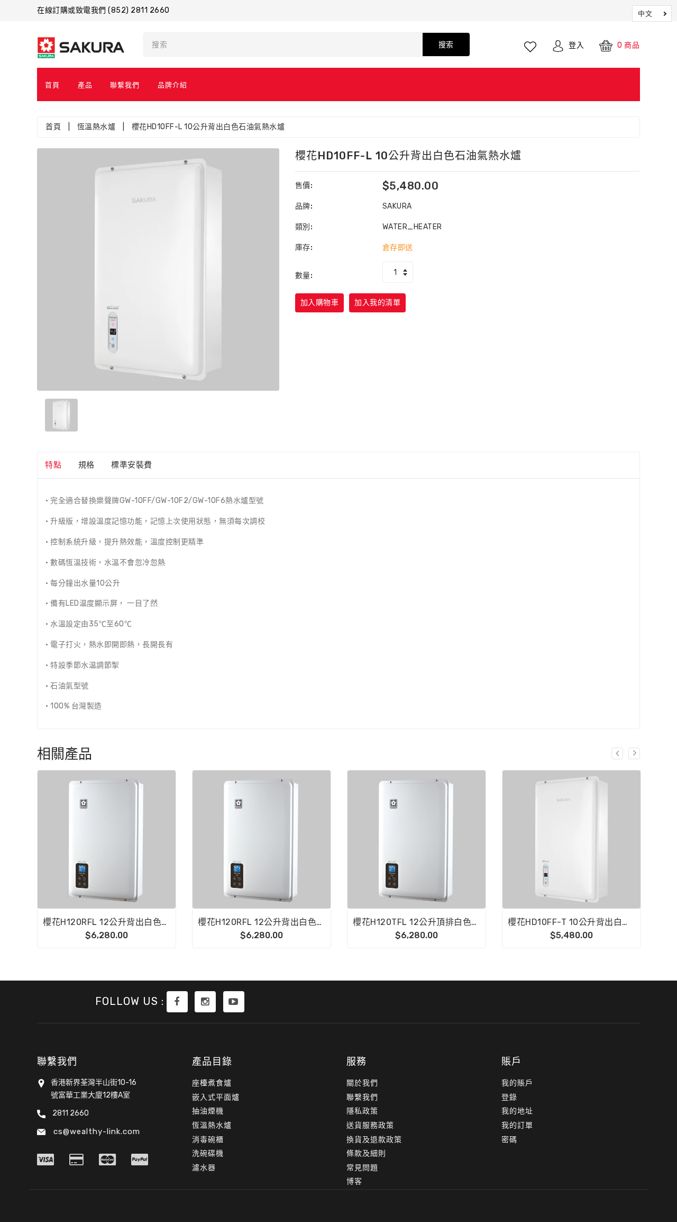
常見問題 (362, 1167)
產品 (85, 85)
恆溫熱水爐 (96, 126)
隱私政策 (362, 1111)
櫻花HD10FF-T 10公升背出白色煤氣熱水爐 (591, 922)
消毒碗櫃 (208, 1139)
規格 (86, 465)
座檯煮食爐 (212, 1083)
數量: (304, 275)
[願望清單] (530, 45)
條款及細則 (366, 1153)
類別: (304, 226)
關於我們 (362, 1083)
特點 (53, 465)
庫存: (304, 247)
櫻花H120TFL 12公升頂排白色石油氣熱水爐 (438, 922)
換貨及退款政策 (374, 1139)
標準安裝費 (131, 465)
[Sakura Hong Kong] (177, 1001)
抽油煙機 (208, 1111)
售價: (304, 185)
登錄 (509, 1097)
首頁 (52, 85)
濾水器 (204, 1167)
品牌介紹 (172, 85)
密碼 (509, 1139)
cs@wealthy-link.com (95, 1131)
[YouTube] (233, 1001)
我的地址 (517, 1111)
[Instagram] (205, 1001)
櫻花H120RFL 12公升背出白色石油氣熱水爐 (283, 922)
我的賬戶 (517, 1083)
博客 (354, 1181)
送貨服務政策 (370, 1125)
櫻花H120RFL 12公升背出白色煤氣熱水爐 (124, 922)
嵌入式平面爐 (216, 1097)
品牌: (304, 206)
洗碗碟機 (208, 1153)
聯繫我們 (125, 85)
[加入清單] (106, 839)
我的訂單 (517, 1125)
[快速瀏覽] (132, 839)
